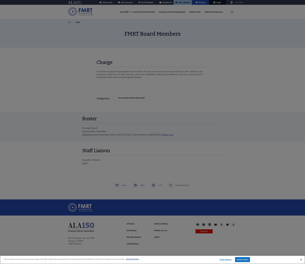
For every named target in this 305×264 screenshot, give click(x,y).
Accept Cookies (242, 260)
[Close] (301, 259)
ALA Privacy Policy (132, 259)
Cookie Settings (225, 260)
